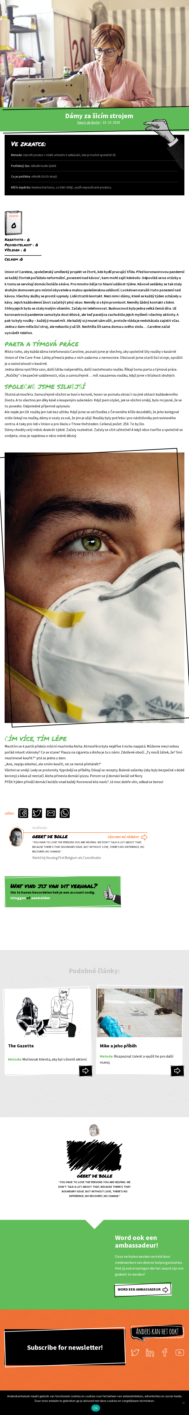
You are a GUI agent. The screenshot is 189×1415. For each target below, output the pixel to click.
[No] (183, 1402)
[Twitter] (135, 1352)
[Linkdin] (150, 1352)
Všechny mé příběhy (123, 837)
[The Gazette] (85, 1071)
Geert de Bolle (88, 122)
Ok (96, 1408)
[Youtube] (179, 1352)
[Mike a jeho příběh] (177, 1071)
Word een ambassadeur (139, 1289)
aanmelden (40, 897)
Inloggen (18, 897)
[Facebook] (165, 1352)
